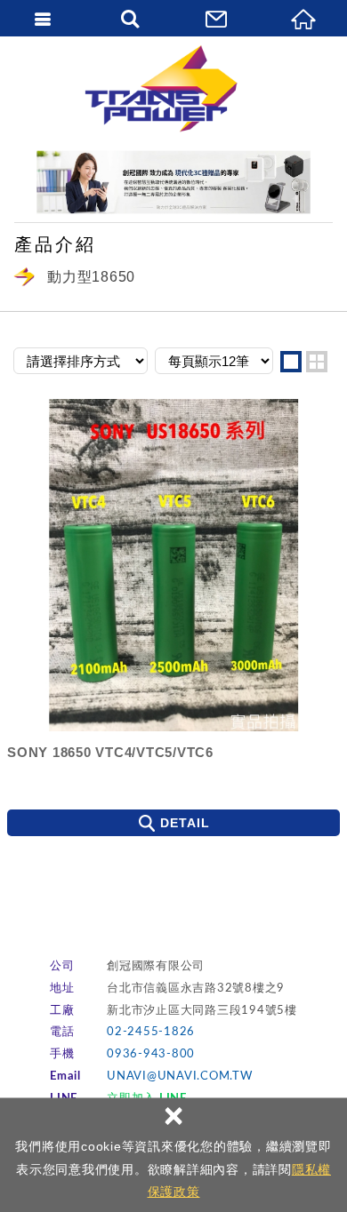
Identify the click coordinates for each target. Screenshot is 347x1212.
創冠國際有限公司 (173, 88)
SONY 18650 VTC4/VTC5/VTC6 (110, 752)
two (316, 361)
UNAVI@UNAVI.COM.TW (180, 1076)
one (291, 361)
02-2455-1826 (151, 1032)
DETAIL (185, 823)
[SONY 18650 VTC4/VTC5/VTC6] (173, 565)
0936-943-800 (151, 1054)
